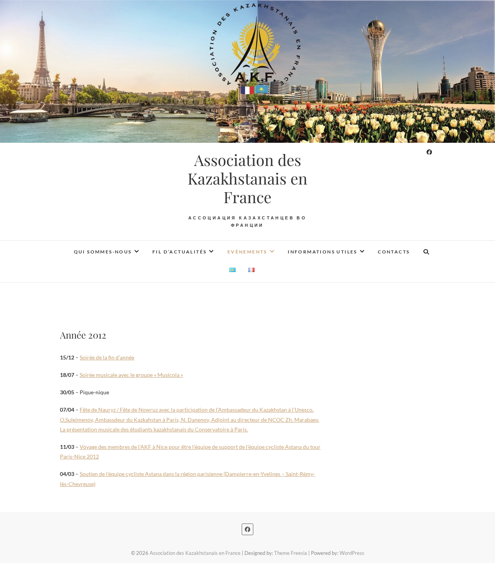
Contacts (394, 252)
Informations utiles (322, 252)
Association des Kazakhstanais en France (247, 178)
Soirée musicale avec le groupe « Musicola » (131, 374)
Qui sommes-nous (103, 252)
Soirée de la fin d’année (107, 357)
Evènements (247, 252)
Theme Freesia (290, 553)
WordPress (352, 553)
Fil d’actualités (179, 252)
